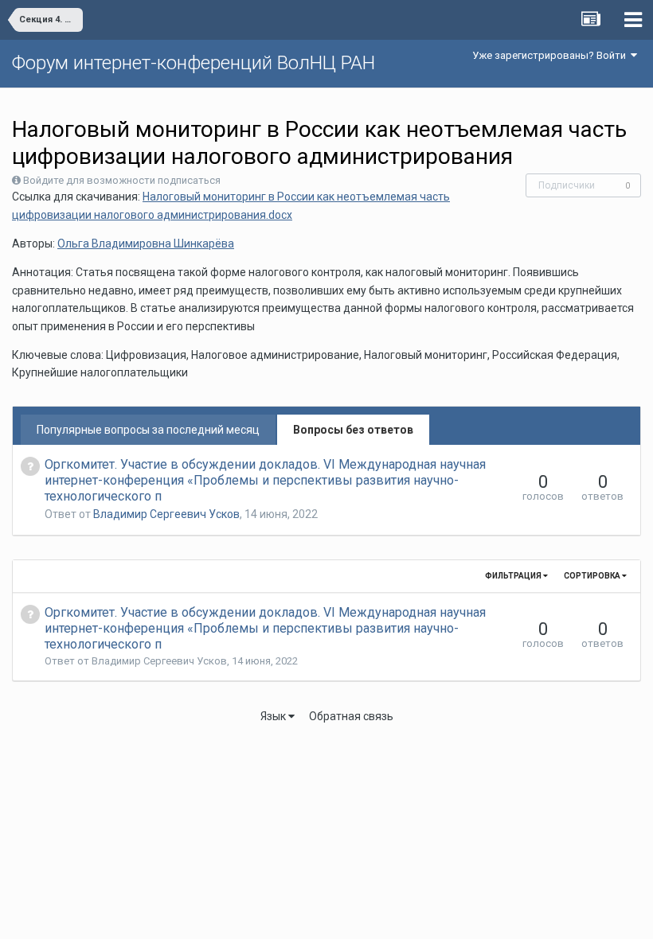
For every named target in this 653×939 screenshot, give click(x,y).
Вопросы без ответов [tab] (353, 429)
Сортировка (593, 575)
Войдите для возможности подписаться (122, 180)
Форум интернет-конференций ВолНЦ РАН (193, 63)
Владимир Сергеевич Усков (166, 514)
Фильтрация (514, 575)
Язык (274, 716)
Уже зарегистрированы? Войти (551, 55)
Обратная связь (351, 716)
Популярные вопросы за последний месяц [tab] (148, 429)
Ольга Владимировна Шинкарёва (145, 243)
